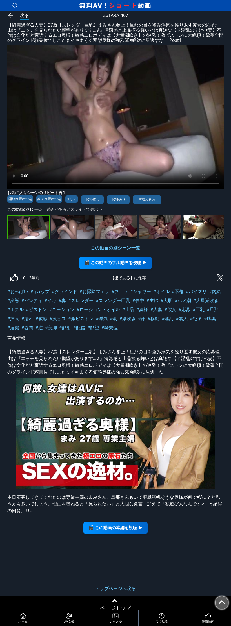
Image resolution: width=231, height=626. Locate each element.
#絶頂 (196, 318)
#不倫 (178, 291)
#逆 (39, 327)
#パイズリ (196, 291)
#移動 (153, 318)
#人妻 (156, 309)
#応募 (184, 309)
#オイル (161, 291)
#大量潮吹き (206, 300)
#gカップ (40, 291)
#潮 (113, 318)
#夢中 (138, 300)
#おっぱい (17, 291)
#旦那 (213, 309)
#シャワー (140, 291)
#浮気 (102, 318)
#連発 (13, 327)
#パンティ (31, 300)
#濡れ (27, 318)
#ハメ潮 (183, 300)
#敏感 (41, 318)
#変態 (13, 300)
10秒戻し (92, 199)
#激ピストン (81, 318)
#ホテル (15, 309)
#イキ (50, 300)
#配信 (79, 327)
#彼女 (170, 309)
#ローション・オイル (98, 309)
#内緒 (215, 291)
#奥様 (142, 309)
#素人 (182, 318)
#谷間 (27, 327)
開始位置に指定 (20, 199)
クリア (71, 199)
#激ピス (58, 318)
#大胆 (166, 300)
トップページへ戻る (115, 588)
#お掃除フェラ (94, 291)
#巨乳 (199, 309)
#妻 (62, 300)
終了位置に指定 (49, 199)
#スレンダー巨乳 (113, 300)
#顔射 (65, 327)
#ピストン (36, 309)
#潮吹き (127, 318)
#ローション (61, 309)
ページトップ (115, 608)
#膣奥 (210, 318)
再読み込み (147, 199)
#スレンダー (81, 300)
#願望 (93, 327)
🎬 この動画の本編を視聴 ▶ (115, 527)
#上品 (128, 309)
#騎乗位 (109, 327)
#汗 (141, 318)
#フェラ (120, 291)
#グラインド (64, 291)
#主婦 (152, 300)
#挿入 (13, 318)
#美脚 (51, 327)
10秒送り (118, 199)
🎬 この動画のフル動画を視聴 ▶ (115, 262)
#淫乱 (168, 318)
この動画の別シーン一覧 (115, 248)
